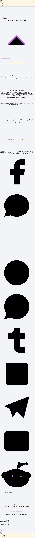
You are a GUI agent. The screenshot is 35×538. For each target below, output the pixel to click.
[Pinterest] (16, 289)
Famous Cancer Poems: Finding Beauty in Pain (6, 492)
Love (2, 3)
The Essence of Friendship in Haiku (5, 58)
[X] (16, 255)
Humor (2, 5)
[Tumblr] (16, 356)
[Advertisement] (16, 11)
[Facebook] (16, 188)
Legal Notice (3, 536)
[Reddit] (16, 491)
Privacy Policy (3, 535)
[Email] (16, 457)
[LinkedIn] (16, 390)
